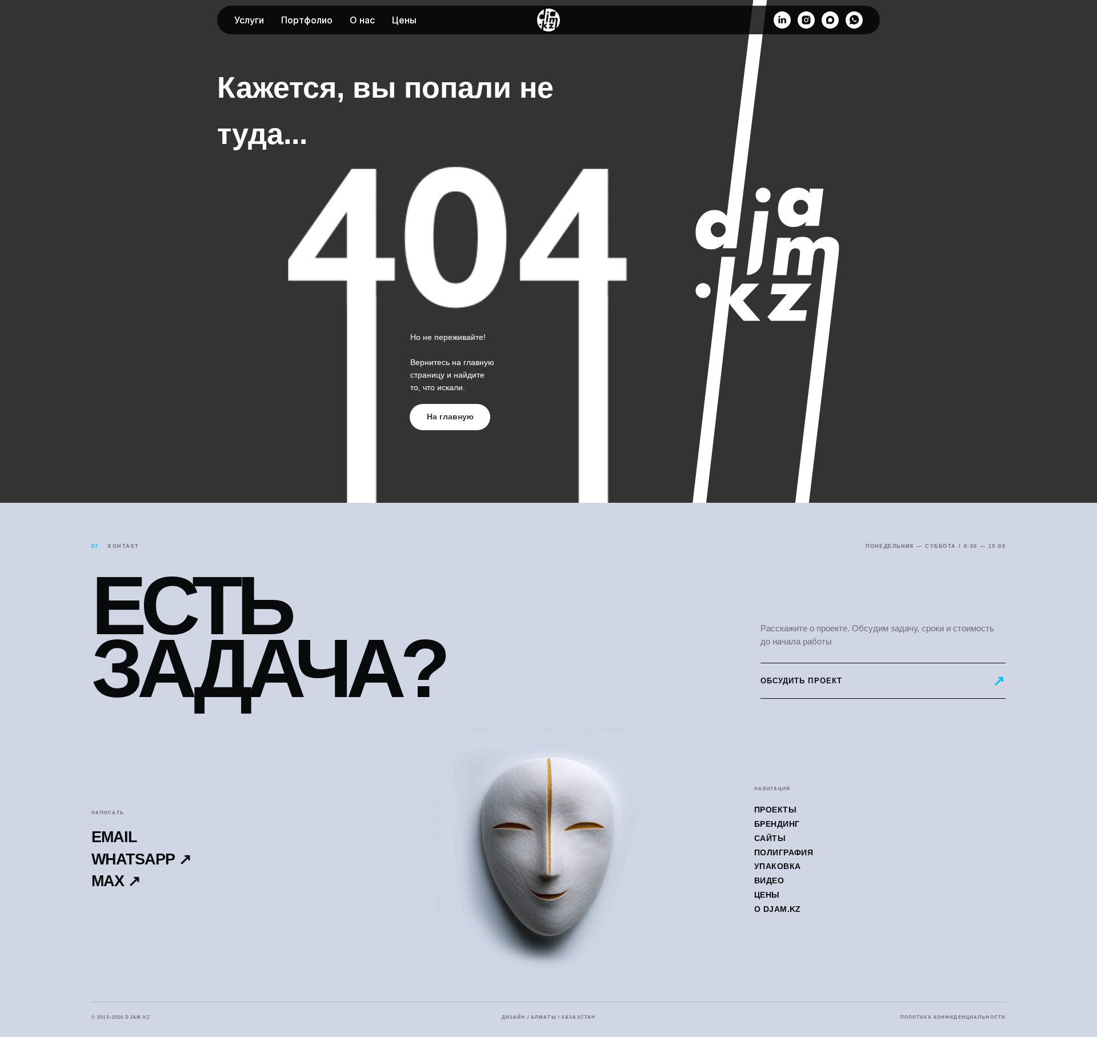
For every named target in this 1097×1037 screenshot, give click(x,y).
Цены (404, 20)
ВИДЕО (769, 880)
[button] (883, 681)
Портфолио (307, 20)
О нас (362, 20)
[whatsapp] (854, 20)
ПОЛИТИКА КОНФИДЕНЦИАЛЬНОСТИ (953, 1017)
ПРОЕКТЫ (775, 809)
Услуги (249, 20)
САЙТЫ (770, 838)
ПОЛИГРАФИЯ (783, 852)
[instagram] (806, 20)
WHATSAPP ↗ (141, 859)
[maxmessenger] (830, 20)
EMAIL (114, 837)
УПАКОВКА (777, 866)
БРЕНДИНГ (776, 823)
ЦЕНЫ (767, 894)
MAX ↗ (116, 881)
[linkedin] (782, 20)
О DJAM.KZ (777, 909)
